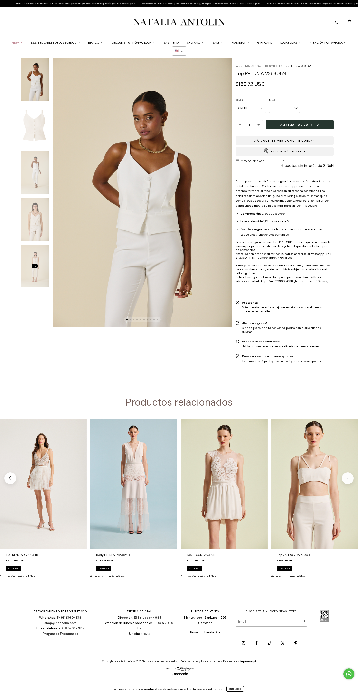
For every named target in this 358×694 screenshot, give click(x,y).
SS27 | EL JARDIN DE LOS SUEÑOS (54, 43)
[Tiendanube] (179, 670)
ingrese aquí (248, 661)
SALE (216, 43)
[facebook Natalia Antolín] (257, 643)
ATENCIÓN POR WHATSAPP (328, 43)
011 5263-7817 (73, 628)
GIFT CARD (264, 43)
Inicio (239, 65)
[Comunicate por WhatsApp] (348, 673)
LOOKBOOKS (289, 43)
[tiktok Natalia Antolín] (270, 643)
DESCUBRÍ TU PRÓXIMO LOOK (132, 43)
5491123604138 (69, 618)
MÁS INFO (238, 43)
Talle (272, 100)
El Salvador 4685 (147, 618)
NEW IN (17, 43)
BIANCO (94, 43)
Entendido (235, 689)
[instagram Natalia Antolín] (243, 643)
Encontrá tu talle (288, 151)
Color (239, 100)
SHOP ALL (194, 43)
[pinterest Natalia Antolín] (296, 643)
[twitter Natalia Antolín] (283, 643)
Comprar (13, 568)
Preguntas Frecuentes (60, 634)
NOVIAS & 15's (253, 65)
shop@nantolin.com (60, 623)
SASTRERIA (171, 43)
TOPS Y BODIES (273, 65)
